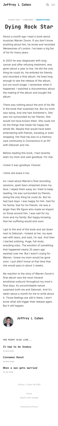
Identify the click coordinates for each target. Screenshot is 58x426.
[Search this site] (47, 5)
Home (29, 393)
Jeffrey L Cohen (17, 4)
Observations (43, 20)
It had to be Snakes (17, 346)
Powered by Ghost (29, 406)
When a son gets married (20, 368)
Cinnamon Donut (13, 357)
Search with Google (29, 397)
